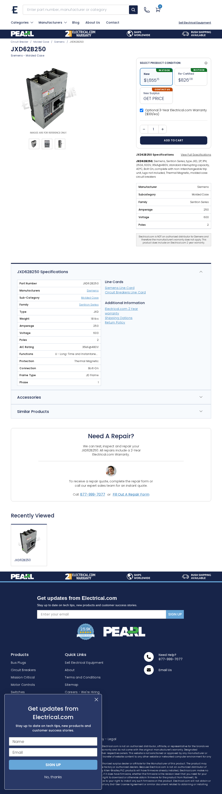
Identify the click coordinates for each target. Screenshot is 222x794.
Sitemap (71, 685)
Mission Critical (23, 677)
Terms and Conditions (83, 677)
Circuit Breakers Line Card (125, 292)
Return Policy (115, 322)
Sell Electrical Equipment (195, 22)
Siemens (17, 55)
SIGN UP (175, 614)
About (69, 670)
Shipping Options (118, 318)
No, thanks (53, 777)
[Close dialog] (96, 699)
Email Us (165, 670)
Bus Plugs (18, 662)
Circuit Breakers (23, 670)
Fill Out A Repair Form (131, 494)
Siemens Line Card (119, 288)
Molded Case (35, 55)
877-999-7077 (92, 494)
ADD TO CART (173, 140)
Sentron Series (89, 304)
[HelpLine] (146, 10)
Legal (110, 739)
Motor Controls (23, 685)
